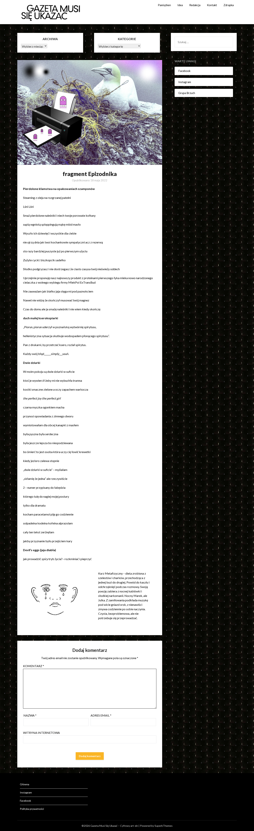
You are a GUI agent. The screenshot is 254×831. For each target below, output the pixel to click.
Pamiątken (164, 5)
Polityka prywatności (32, 808)
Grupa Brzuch (186, 93)
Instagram (184, 82)
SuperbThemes (164, 825)
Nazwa (29, 715)
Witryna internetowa (41, 732)
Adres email (101, 715)
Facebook (184, 70)
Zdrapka (229, 5)
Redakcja (194, 5)
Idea (180, 5)
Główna (24, 784)
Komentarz (33, 666)
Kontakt (212, 5)
